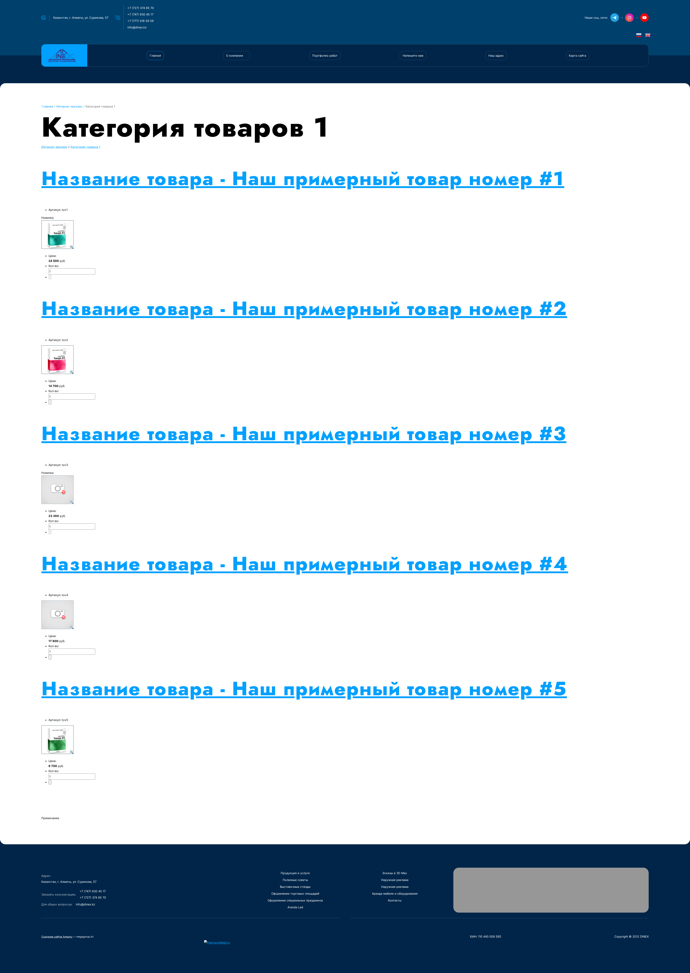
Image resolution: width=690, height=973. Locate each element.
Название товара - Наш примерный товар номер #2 (304, 308)
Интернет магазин (54, 147)
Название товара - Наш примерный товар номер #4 (304, 564)
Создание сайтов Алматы (56, 936)
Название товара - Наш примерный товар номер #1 (302, 178)
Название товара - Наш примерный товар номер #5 (304, 688)
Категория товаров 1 (85, 147)
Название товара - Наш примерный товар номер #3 (303, 433)
